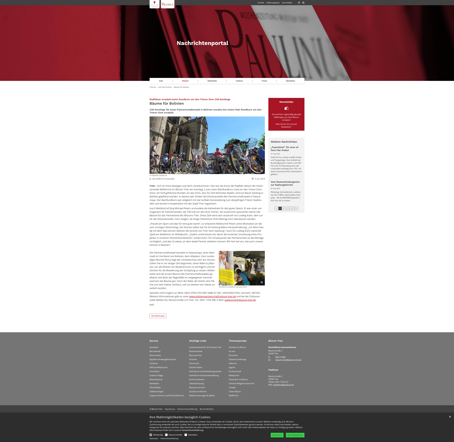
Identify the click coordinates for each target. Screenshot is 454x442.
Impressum (154, 438)
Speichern (277, 435)
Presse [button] (264, 81)
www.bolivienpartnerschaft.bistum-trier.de (212, 296)
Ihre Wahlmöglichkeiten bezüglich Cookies (180, 417)
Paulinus (273, 369)
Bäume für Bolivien (181, 87)
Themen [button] (185, 81)
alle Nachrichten (165, 87)
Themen (153, 87)
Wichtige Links (197, 340)
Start (161, 81)
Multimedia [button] (212, 81)
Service (154, 340)
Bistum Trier (275, 340)
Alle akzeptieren (295, 435)
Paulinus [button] (239, 81)
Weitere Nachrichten (284, 141)
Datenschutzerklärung (192, 430)
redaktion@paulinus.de (283, 384)
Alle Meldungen (158, 316)
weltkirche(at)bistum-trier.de (240, 300)
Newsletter (290, 81)
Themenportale (238, 340)
